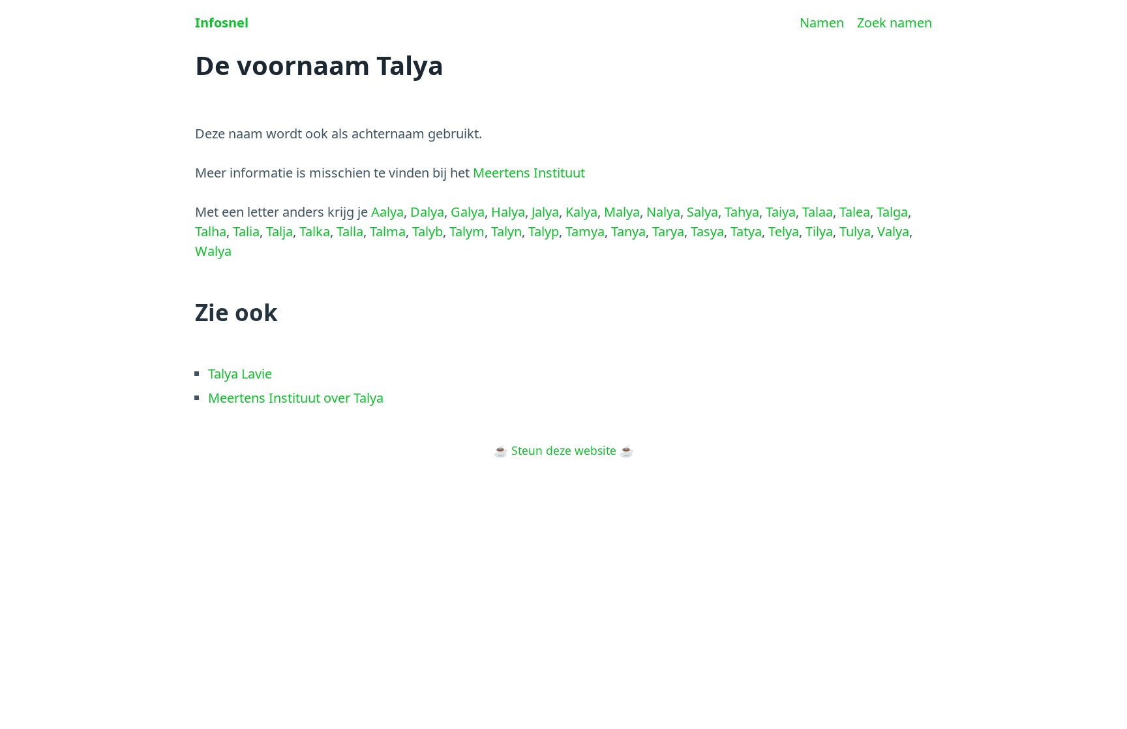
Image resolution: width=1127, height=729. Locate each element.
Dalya (427, 212)
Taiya (781, 212)
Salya (702, 212)
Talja (279, 231)
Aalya (387, 212)
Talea (854, 212)
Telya (783, 231)
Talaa (817, 212)
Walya (213, 251)
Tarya (668, 231)
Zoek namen (894, 22)
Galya (468, 212)
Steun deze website (563, 450)
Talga (892, 212)
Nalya (663, 212)
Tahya (742, 212)
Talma (388, 231)
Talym (467, 231)
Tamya (585, 231)
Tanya (628, 231)
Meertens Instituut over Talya (295, 398)
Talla (350, 231)
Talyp (543, 231)
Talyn (506, 231)
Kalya (581, 212)
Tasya (707, 231)
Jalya (545, 212)
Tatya (746, 231)
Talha (210, 231)
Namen (822, 22)
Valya (893, 231)
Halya (508, 212)
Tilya (819, 231)
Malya (622, 212)
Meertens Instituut (529, 172)
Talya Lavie (240, 373)
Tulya (855, 231)
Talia (246, 231)
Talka (314, 231)
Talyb (427, 231)
